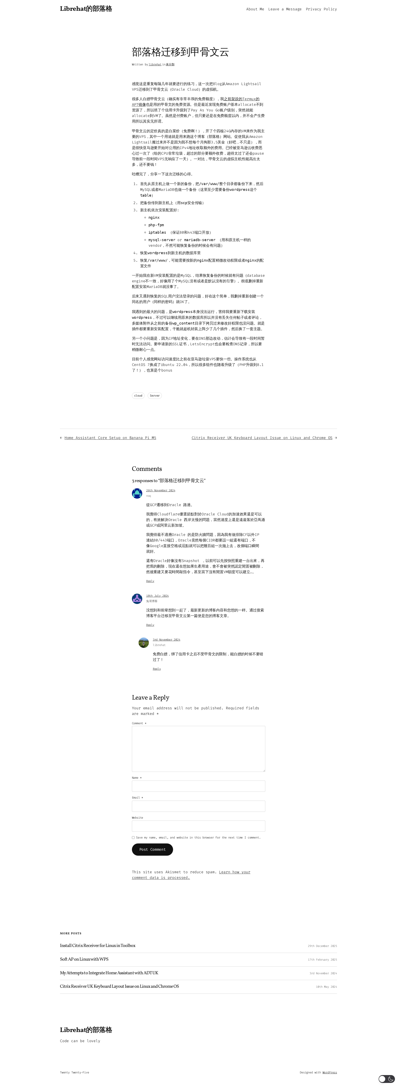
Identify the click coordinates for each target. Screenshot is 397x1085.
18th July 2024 (157, 596)
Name (137, 778)
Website (137, 818)
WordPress (330, 1072)
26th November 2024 (160, 490)
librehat (155, 64)
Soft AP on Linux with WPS (84, 959)
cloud (138, 396)
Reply (150, 581)
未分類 (170, 64)
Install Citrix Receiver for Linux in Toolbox (97, 946)
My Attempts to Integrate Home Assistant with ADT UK (109, 973)
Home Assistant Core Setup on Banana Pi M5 (110, 437)
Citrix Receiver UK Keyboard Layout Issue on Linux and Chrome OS (262, 437)
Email (137, 798)
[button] (387, 1079)
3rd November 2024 (166, 640)
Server (155, 396)
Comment (139, 723)
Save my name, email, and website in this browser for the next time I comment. (198, 838)
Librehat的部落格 (86, 9)
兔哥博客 (152, 601)
